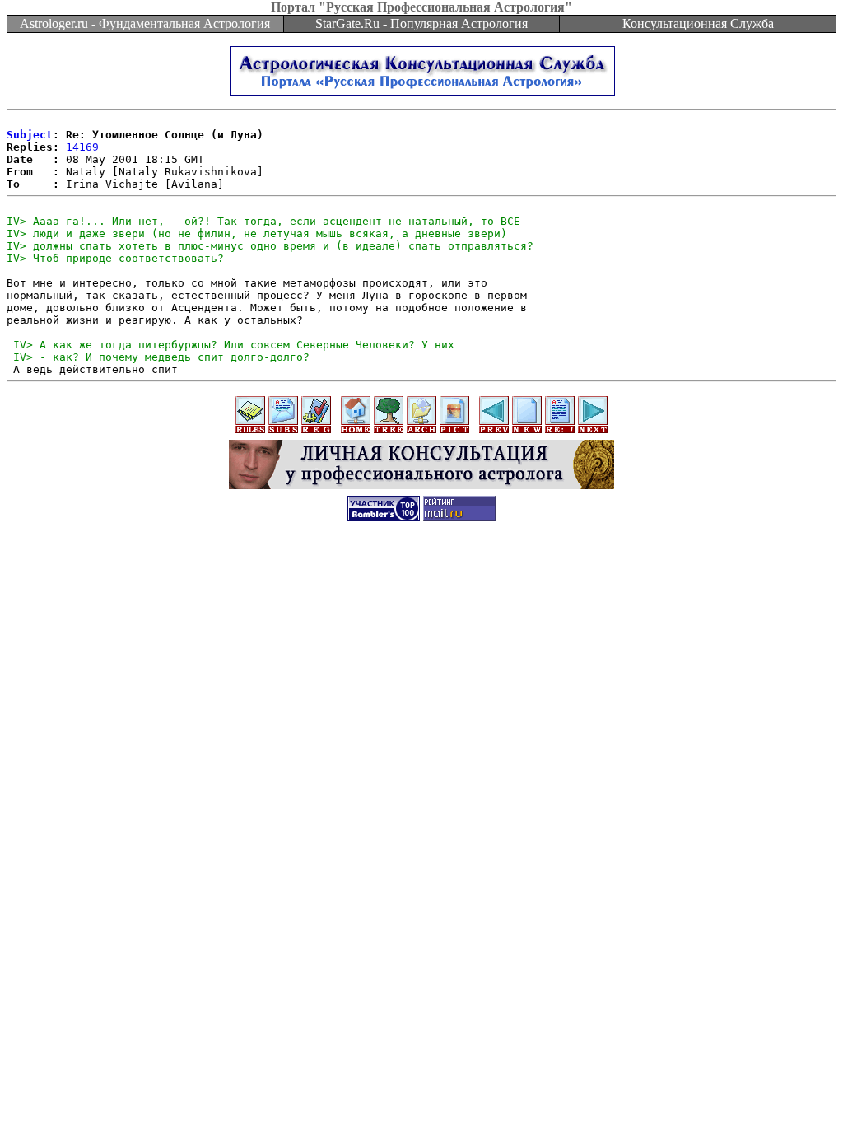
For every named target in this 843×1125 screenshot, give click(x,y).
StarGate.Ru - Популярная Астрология (421, 23)
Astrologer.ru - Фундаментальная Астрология (145, 23)
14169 (82, 147)
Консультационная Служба (698, 23)
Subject (30, 134)
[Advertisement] (421, 570)
